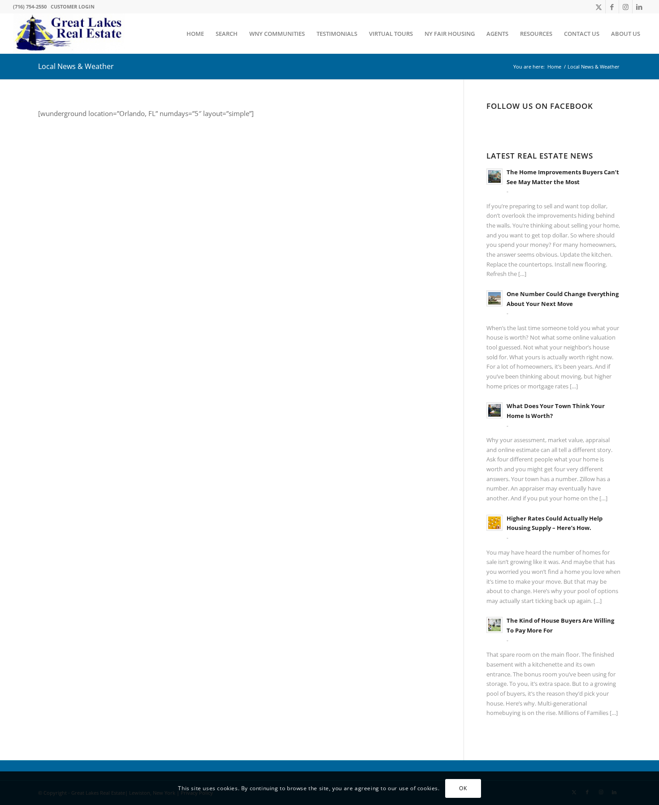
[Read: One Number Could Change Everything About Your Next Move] (494, 298)
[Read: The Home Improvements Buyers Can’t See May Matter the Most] (494, 176)
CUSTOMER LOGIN (73, 6)
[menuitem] (195, 33)
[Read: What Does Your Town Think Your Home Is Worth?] (494, 410)
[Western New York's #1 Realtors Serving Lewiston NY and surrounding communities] (69, 33)
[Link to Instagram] (625, 6)
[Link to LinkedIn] (639, 6)
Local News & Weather (76, 66)
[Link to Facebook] (612, 6)
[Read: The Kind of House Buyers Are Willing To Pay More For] (494, 625)
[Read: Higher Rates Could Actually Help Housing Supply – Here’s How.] (494, 523)
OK (463, 788)
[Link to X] (598, 6)
